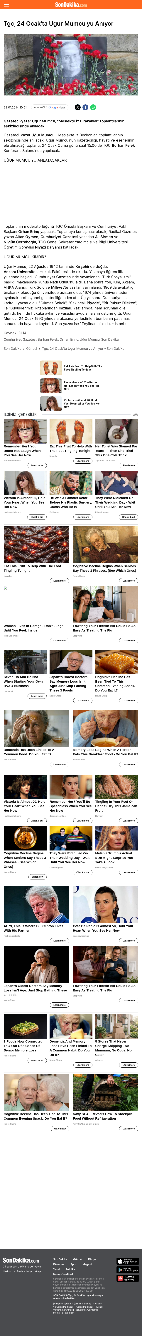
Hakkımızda (9, 1271)
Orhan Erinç (28, 231)
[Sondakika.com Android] (127, 1269)
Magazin (87, 1264)
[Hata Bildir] (68, 1312)
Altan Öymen (26, 237)
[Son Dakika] (71, 4)
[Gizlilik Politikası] (83, 1303)
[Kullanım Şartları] (62, 1303)
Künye (38, 1271)
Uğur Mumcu (43, 135)
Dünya (92, 1259)
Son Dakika (60, 1259)
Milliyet (57, 287)
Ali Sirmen (104, 237)
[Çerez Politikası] (84, 1306)
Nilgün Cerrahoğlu (20, 242)
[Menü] (6, 4)
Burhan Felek (123, 145)
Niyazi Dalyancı (48, 247)
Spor (73, 1264)
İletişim (29, 1271)
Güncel (77, 1259)
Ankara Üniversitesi (21, 272)
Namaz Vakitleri (63, 1274)
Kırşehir (82, 266)
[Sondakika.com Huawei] (127, 1278)
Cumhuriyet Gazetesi (59, 237)
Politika (70, 1269)
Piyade (93, 303)
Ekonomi (59, 1264)
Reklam (21, 1271)
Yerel (56, 1269)
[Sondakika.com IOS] (127, 1261)
